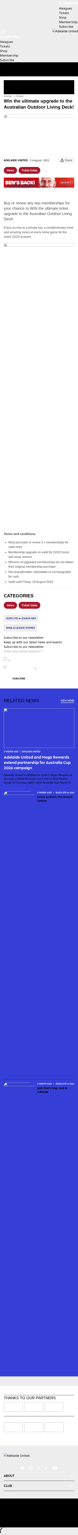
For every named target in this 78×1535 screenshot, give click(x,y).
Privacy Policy (34, 657)
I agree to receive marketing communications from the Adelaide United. (40, 667)
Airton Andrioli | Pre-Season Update (55, 798)
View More (67, 700)
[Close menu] (69, 1514)
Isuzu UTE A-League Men (21, 618)
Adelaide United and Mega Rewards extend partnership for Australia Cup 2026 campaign (37, 762)
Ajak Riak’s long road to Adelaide (52, 1089)
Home (8, 96)
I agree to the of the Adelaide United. (40, 658)
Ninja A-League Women (20, 627)
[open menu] (3, 31)
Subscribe (18, 678)
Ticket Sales (29, 170)
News (19, 96)
